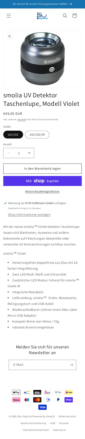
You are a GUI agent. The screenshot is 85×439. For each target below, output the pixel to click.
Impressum (59, 429)
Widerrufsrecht (67, 416)
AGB (52, 423)
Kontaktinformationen (36, 429)
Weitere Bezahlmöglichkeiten (42, 191)
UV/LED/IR (37, 135)
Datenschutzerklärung (33, 423)
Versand (22, 119)
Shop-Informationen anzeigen (29, 214)
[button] (9, 15)
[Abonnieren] (71, 365)
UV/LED (13, 135)
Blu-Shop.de (25, 416)
